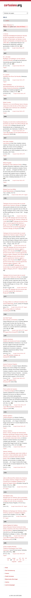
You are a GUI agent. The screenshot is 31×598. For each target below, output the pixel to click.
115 (26, 558)
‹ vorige (13, 558)
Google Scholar (15, 48)
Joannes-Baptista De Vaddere (10, 525)
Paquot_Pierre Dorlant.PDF (11, 332)
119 (17, 560)
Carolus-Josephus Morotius (9, 546)
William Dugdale (7, 163)
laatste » (20, 561)
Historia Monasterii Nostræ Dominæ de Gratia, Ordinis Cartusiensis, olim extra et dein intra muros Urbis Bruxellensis (15, 528)
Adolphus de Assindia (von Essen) (11, 341)
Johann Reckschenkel (8, 191)
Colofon (7, 582)
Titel (8, 25)
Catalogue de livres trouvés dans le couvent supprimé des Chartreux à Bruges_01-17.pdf (15, 219)
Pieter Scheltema (7, 84)
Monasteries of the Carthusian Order (12, 164)
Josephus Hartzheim (8, 339)
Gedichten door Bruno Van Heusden (12, 76)
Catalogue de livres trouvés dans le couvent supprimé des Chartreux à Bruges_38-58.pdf (14, 226)
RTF (23, 48)
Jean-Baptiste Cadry (8, 495)
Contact (7, 573)
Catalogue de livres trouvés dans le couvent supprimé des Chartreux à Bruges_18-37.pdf (15, 223)
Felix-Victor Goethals (8, 141)
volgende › (14, 561)
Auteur (4, 25)
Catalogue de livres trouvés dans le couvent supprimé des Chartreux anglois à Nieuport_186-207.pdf (13, 258)
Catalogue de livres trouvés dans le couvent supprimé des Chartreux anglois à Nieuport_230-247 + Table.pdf (15, 266)
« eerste (9, 558)
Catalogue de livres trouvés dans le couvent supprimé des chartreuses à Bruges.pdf (15, 291)
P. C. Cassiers (6, 74)
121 (23, 560)
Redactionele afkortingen (11, 579)
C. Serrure (5, 34)
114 (23, 558)
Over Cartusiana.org (10, 570)
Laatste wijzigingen (10, 585)
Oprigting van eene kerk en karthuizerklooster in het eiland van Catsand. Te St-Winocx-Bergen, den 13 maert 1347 (15, 123)
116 (8, 560)
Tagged (4, 49)
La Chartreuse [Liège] (8, 391)
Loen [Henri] (6, 143)
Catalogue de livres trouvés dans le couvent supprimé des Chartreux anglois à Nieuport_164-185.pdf (15, 252)
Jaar (11, 25)
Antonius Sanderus (7, 415)
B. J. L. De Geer (6, 57)
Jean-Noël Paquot (7, 318)
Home (6, 567)
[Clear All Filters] (21, 26)
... (3, 120)
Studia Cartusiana (9, 576)
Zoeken (7, 20)
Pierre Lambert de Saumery (10, 389)
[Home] (13, 6)
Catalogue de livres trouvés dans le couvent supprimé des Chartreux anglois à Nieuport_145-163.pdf (14, 249)
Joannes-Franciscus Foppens (10, 364)
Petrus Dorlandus (7, 366)
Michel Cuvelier (7, 102)
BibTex (20, 48)
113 (20, 558)
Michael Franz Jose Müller (9, 189)
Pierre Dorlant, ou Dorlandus (10, 319)
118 (14, 560)
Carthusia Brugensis (8, 417)
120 (20, 560)
